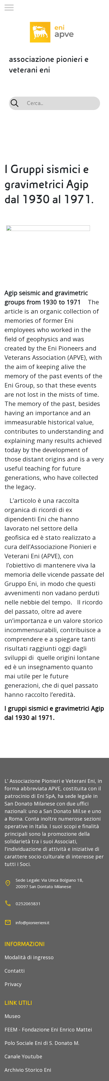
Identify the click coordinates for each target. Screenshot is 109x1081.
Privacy (13, 984)
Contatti (14, 970)
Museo (12, 1016)
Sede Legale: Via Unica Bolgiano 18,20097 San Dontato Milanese (49, 883)
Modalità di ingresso (29, 957)
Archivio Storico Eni (27, 1069)
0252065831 (28, 903)
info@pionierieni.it (32, 922)
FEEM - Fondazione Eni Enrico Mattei (48, 1029)
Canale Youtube (23, 1056)
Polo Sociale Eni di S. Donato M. (41, 1043)
